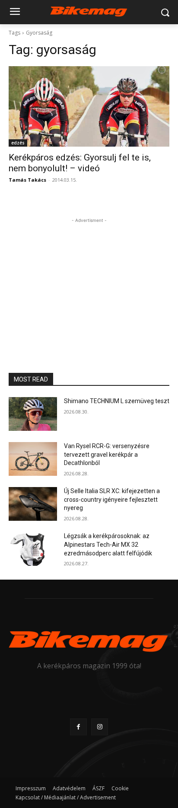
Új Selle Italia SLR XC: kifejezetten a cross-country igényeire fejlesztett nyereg (112, 499)
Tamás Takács (27, 179)
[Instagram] (99, 726)
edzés (18, 143)
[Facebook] (78, 726)
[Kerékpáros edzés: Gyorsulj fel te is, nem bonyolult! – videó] (89, 106)
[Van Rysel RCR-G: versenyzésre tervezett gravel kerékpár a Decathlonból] (33, 459)
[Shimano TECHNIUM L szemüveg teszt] (33, 414)
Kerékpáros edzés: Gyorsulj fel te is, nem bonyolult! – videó (80, 162)
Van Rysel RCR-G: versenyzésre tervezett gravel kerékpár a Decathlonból (106, 454)
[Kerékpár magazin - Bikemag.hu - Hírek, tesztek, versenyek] (89, 10)
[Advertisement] (89, 279)
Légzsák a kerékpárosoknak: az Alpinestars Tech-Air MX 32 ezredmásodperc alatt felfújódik (108, 544)
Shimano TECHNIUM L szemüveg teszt (116, 401)
